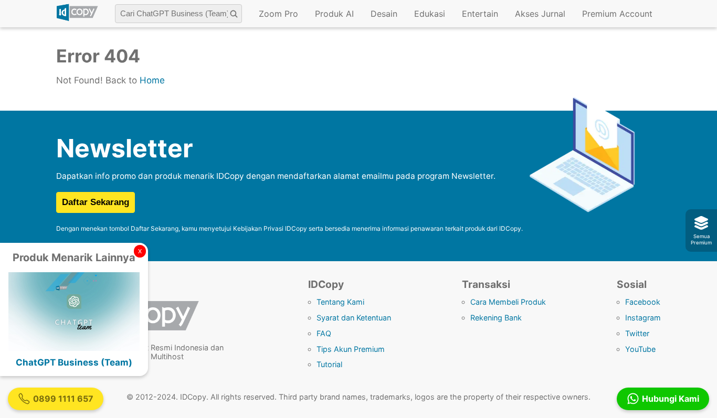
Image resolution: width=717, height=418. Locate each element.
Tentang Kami (340, 301)
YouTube (640, 349)
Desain (384, 13)
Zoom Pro (278, 13)
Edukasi (429, 13)
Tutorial (329, 364)
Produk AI (334, 13)
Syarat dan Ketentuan (354, 317)
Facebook (642, 301)
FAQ (324, 333)
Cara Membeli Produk (508, 301)
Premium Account (617, 13)
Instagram (643, 317)
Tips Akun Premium (351, 349)
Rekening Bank (496, 317)
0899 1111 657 (63, 398)
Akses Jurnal (540, 13)
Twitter (637, 333)
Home (152, 80)
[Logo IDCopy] (77, 19)
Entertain (480, 13)
